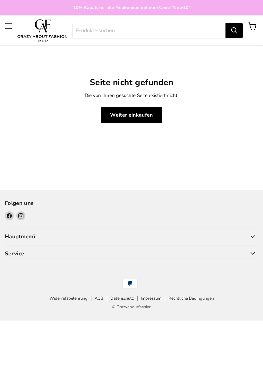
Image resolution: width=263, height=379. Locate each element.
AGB (99, 298)
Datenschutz (122, 298)
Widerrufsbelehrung (68, 298)
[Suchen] (234, 30)
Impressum (151, 298)
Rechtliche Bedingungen (191, 298)
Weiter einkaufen (131, 115)
